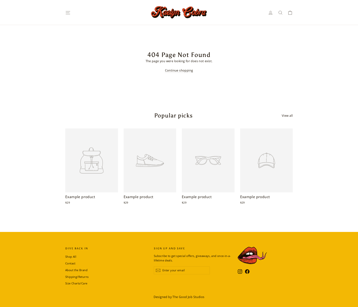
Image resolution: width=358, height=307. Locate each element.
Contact (70, 263)
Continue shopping (179, 70)
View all (287, 116)
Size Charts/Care (76, 283)
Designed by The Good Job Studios (179, 297)
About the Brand (76, 270)
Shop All (70, 256)
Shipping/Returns (77, 277)
